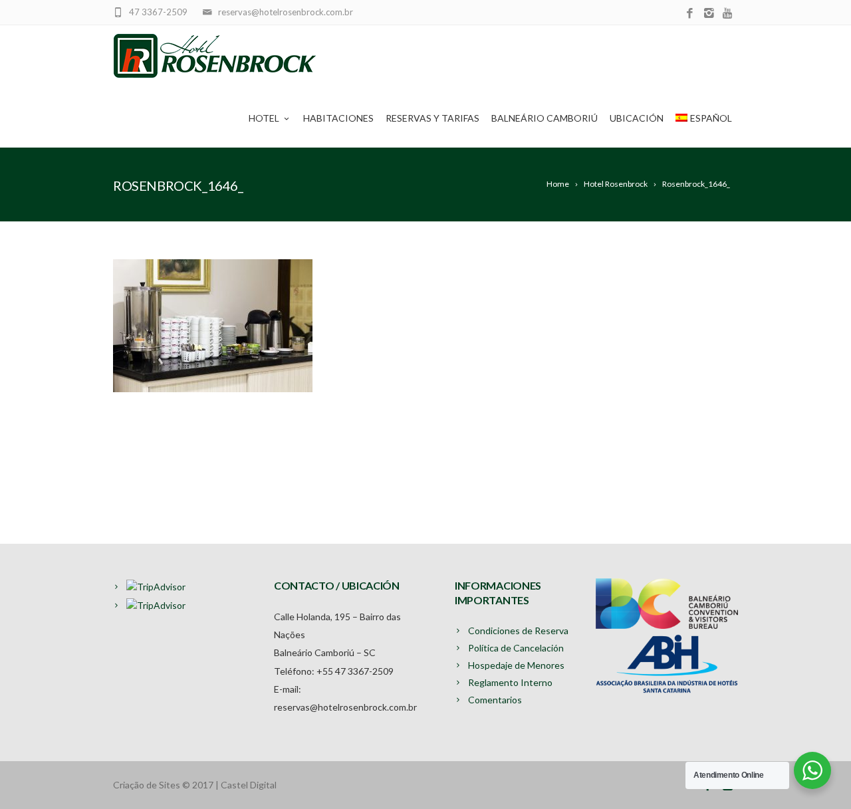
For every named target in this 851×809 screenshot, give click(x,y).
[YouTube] (728, 13)
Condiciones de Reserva (518, 630)
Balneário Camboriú (544, 118)
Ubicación (637, 118)
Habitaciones (338, 118)
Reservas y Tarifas (432, 118)
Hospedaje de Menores (516, 665)
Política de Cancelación (516, 647)
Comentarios (495, 699)
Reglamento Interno (510, 682)
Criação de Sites (146, 784)
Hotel (264, 118)
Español (711, 118)
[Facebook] (689, 13)
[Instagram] (709, 13)
